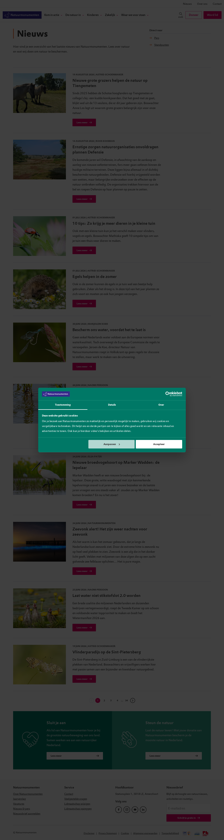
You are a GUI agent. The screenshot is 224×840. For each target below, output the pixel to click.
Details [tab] (112, 404)
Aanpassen (109, 444)
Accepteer (159, 444)
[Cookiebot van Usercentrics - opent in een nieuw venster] (167, 394)
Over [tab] (161, 404)
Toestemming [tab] (63, 404)
